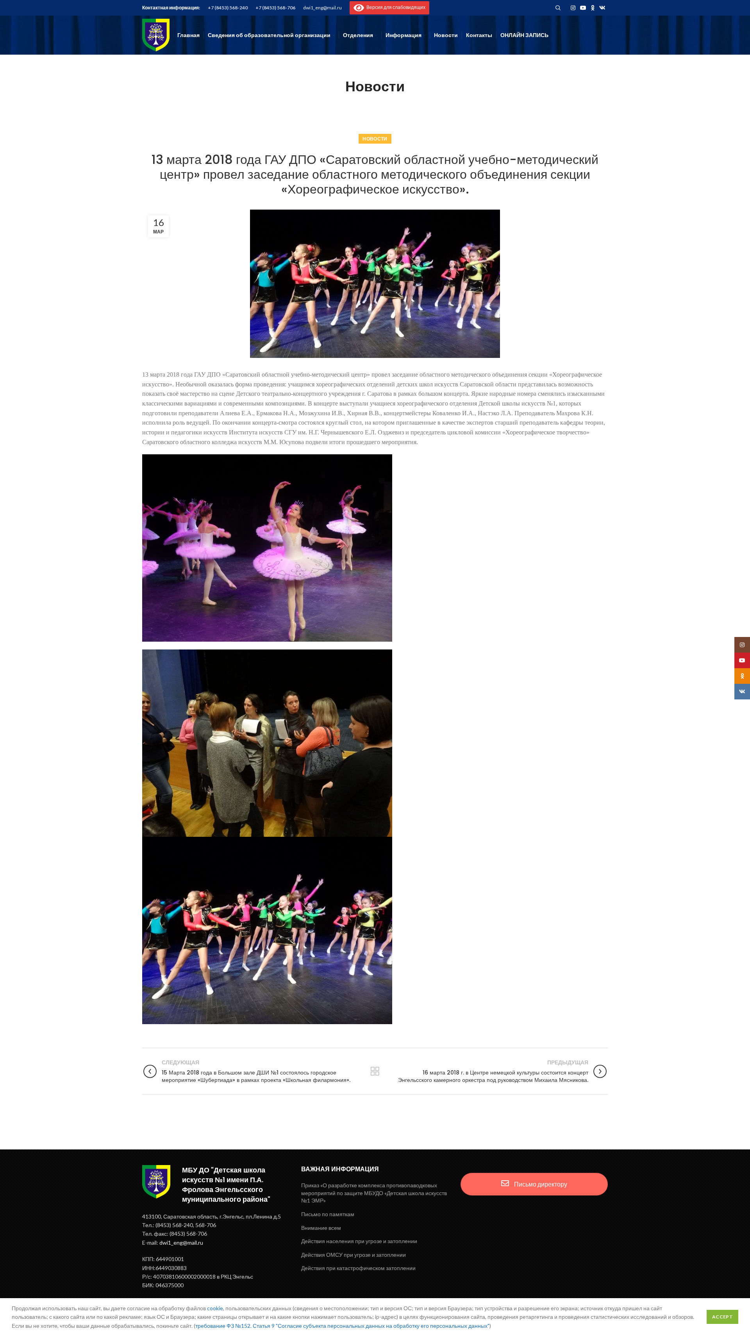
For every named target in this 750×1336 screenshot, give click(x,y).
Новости (374, 139)
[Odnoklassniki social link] (593, 8)
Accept (722, 1317)
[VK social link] (602, 8)
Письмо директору (540, 1184)
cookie (215, 1308)
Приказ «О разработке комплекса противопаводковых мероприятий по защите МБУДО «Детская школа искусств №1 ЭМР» (374, 1193)
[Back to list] (375, 1071)
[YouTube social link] (583, 8)
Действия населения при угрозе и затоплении (359, 1241)
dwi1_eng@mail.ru (322, 8)
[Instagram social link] (573, 8)
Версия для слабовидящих (394, 7)
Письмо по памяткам (327, 1214)
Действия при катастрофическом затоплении (358, 1268)
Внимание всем (321, 1227)
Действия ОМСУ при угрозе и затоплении (353, 1254)
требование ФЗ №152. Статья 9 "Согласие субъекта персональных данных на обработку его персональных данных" (342, 1325)
